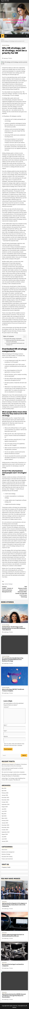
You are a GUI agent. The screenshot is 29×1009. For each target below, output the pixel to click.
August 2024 (5, 834)
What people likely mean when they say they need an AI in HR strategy (15, 341)
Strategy (10, 584)
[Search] (27, 36)
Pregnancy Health (6, 867)
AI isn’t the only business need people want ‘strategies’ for (15, 344)
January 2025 (5, 823)
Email (5, 730)
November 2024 (5, 827)
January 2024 (5, 841)
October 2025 (5, 802)
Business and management (8, 852)
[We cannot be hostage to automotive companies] (14, 951)
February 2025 (5, 820)
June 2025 (4, 811)
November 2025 (5, 800)
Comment (6, 707)
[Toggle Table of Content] (23, 336)
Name (5, 725)
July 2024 (4, 836)
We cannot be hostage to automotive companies (13, 772)
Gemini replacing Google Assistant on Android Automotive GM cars (13, 935)
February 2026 (5, 793)
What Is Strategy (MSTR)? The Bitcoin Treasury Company (13, 690)
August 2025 (5, 806)
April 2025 (4, 816)
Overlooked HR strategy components (12, 338)
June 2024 (4, 839)
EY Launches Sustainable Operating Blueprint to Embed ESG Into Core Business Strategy (12, 659)
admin (11, 58)
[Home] (2, 36)
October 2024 (5, 829)
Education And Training (7, 856)
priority (6, 584)
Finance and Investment (7, 858)
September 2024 (5, 832)
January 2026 (5, 795)
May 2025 (4, 813)
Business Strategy (5, 45)
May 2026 (4, 788)
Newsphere (21, 1005)
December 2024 (5, 825)
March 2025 (4, 818)
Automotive (4, 849)
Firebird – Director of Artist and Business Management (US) (7, 589)
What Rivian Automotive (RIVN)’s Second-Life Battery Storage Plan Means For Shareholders (14, 995)
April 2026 (4, 790)
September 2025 (5, 804)
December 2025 (5, 797)
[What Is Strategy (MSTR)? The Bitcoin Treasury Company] (14, 676)
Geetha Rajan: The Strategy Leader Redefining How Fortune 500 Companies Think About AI (13, 628)
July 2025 (4, 809)
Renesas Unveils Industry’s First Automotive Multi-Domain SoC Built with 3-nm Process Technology (21, 592)
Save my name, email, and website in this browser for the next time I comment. (14, 744)
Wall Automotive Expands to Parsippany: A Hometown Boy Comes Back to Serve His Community (14, 905)
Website (6, 736)
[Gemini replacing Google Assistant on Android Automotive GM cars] (14, 921)
